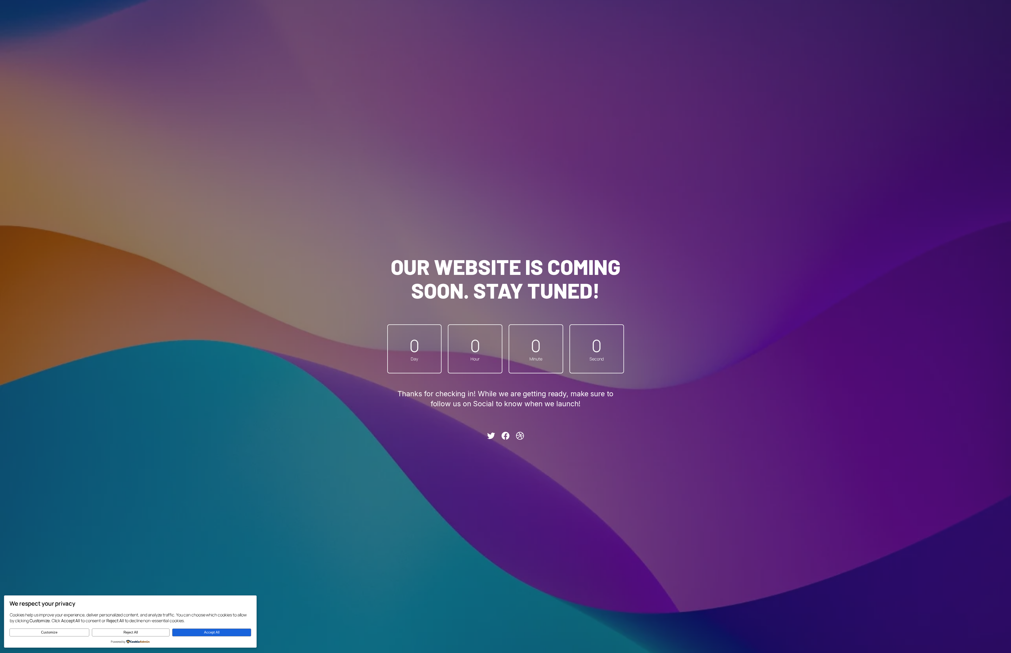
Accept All (212, 632)
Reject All (130, 632)
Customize (49, 632)
